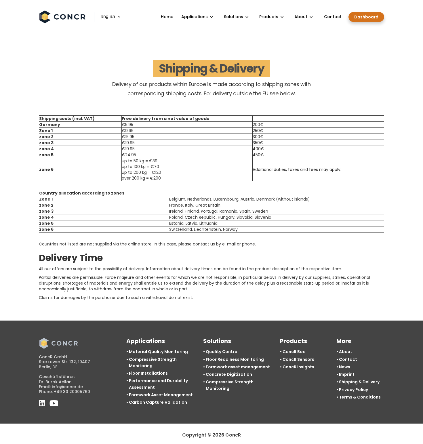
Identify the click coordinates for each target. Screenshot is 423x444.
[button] (111, 17)
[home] (63, 17)
